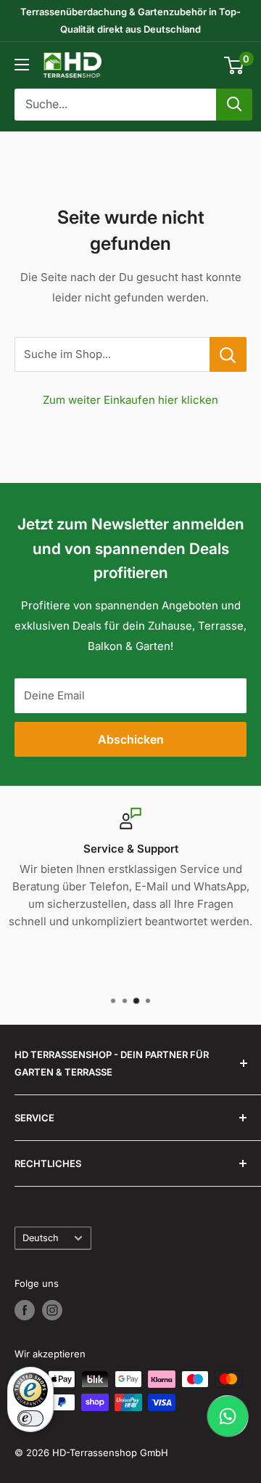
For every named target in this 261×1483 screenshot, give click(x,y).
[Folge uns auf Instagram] (52, 1310)
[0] (234, 65)
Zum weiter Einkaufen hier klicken (130, 400)
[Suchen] (234, 105)
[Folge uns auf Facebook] (24, 1310)
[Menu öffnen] (21, 64)
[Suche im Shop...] (228, 354)
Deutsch (40, 1237)
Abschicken (131, 739)
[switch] (30, 1418)
